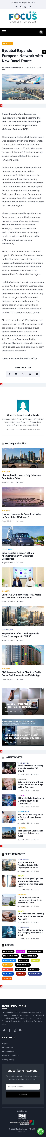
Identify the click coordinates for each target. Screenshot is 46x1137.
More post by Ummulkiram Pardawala (22, 430)
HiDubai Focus (21, 1129)
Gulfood (23, 960)
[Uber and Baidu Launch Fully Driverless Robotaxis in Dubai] (23, 458)
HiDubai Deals (8, 1051)
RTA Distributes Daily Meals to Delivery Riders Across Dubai (30, 817)
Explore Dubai (35, 951)
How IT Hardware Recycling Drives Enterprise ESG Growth (30, 768)
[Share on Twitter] (16, 374)
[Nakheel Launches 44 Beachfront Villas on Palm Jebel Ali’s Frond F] (23, 497)
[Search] (41, 32)
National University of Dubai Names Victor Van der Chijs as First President (30, 784)
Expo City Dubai (10, 956)
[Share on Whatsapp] (23, 374)
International (22, 965)
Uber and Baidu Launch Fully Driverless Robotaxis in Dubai (30, 833)
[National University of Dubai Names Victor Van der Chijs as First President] (10, 784)
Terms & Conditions (10, 1055)
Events (21, 795)
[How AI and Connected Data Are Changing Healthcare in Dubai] (10, 933)
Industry (7, 43)
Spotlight (8, 974)
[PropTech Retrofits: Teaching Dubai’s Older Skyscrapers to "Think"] (23, 616)
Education (22, 779)
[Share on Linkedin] (36, 374)
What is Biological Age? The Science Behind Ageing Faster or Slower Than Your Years (30, 883)
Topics (5, 1043)
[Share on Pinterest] (29, 374)
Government (7, 549)
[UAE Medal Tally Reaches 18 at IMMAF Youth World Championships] (10, 801)
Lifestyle (7, 969)
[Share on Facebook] (9, 374)
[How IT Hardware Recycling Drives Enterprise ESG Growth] (10, 768)
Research (33, 969)
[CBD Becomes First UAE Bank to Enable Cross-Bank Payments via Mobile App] (23, 655)
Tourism (7, 978)
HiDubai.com (7, 1047)
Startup (21, 974)
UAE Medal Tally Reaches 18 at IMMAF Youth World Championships (31, 801)
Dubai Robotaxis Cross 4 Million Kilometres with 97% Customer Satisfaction (18, 556)
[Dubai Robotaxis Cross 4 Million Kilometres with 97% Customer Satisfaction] (23, 536)
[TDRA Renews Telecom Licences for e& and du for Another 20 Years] (10, 900)
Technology (7, 630)
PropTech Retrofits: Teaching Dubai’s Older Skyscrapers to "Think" (28, 865)
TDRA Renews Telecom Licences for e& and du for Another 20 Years (30, 900)
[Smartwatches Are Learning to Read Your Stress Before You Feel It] (10, 916)
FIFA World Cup (29, 956)
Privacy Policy (8, 1059)
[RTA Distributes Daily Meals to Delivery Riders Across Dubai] (10, 817)
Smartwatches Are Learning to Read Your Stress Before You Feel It (31, 916)
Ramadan (20, 969)
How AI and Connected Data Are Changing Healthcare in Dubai (30, 932)
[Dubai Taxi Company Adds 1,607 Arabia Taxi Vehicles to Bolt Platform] (23, 577)
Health (21, 876)
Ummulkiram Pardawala (12, 67)
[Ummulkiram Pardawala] (23, 411)
